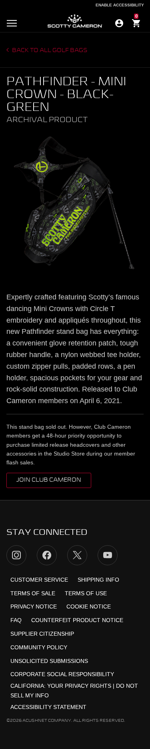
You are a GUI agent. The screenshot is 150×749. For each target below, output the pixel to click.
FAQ (16, 620)
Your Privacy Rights (79, 686)
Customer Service (39, 579)
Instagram (16, 555)
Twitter (77, 555)
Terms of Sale (32, 593)
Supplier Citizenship (42, 634)
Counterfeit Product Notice (77, 620)
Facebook (47, 555)
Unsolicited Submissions (49, 661)
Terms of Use (86, 593)
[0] (136, 24)
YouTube (108, 555)
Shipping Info (98, 579)
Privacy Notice (33, 606)
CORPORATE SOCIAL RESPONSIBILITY (62, 674)
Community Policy (38, 647)
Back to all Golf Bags (49, 50)
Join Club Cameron (48, 480)
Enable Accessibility (120, 5)
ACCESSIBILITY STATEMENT (48, 707)
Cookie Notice (88, 606)
